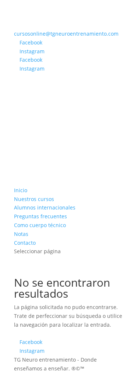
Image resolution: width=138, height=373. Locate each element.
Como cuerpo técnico (40, 225)
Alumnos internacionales (44, 207)
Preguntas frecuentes (40, 216)
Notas (21, 233)
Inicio (20, 190)
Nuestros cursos (34, 199)
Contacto (25, 242)
